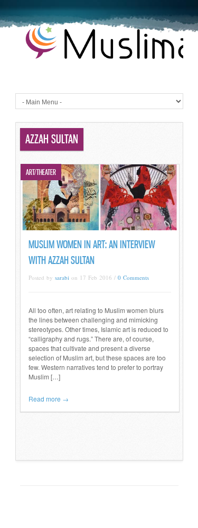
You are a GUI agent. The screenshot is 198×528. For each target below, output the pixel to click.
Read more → (49, 398)
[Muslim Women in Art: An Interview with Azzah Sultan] (100, 227)
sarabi (62, 277)
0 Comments (133, 277)
